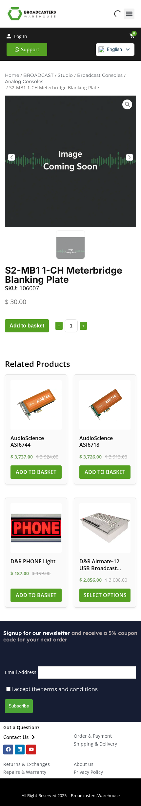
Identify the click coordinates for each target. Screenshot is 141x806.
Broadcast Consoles (100, 75)
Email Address (20, 672)
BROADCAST (38, 75)
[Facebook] (8, 749)
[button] (129, 14)
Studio (65, 75)
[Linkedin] (20, 749)
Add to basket (27, 325)
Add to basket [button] (36, 472)
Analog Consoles (24, 81)
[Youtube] (31, 749)
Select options (105, 595)
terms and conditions (69, 689)
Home (12, 75)
